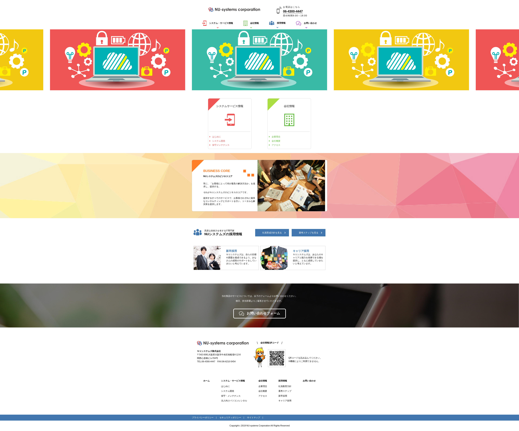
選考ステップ (284, 391)
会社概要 (276, 141)
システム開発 (218, 141)
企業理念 (276, 137)
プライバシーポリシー (203, 417)
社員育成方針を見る (272, 233)
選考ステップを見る (308, 233)
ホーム (206, 381)
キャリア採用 (284, 400)
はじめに (216, 137)
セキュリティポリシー (230, 417)
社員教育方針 (284, 386)
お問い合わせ (310, 23)
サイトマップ (253, 417)
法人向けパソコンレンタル (234, 400)
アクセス (276, 145)
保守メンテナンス (220, 145)
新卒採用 (282, 396)
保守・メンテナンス (231, 396)
